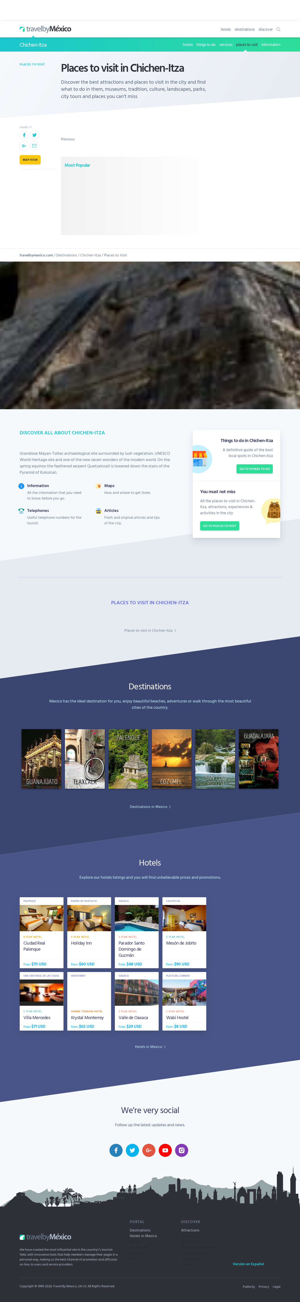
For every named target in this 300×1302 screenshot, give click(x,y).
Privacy (264, 1286)
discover (266, 29)
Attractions (190, 1230)
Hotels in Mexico (143, 1235)
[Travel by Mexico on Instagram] (181, 1150)
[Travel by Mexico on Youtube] (165, 1150)
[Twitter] (34, 135)
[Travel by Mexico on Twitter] (132, 1150)
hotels (226, 29)
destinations (245, 29)
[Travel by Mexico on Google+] (148, 1150)
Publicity (249, 1286)
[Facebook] (24, 135)
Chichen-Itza (33, 44)
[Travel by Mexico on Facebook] (116, 1150)
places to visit (247, 44)
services (225, 44)
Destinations (66, 255)
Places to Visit (115, 255)
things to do (206, 44)
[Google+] (24, 145)
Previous (68, 139)
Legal (276, 1286)
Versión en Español (248, 1264)
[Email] (34, 145)
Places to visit (32, 64)
